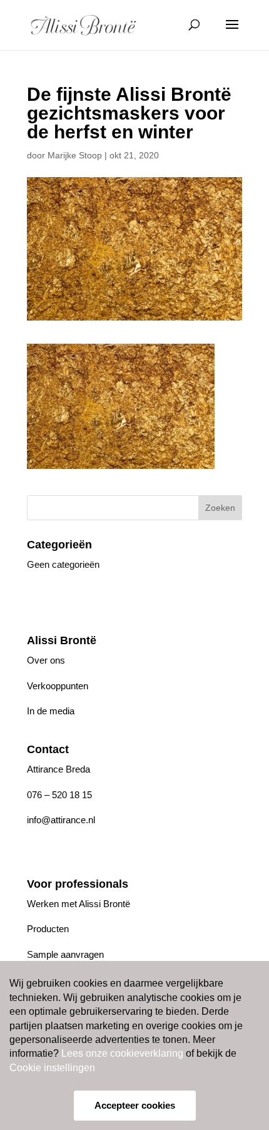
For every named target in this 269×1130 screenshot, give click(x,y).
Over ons (46, 660)
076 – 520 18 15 (59, 794)
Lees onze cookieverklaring (122, 1053)
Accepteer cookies (134, 1105)
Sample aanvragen (65, 954)
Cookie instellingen (52, 1067)
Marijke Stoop (75, 155)
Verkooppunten (57, 686)
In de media (50, 711)
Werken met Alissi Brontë (78, 903)
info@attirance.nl (61, 819)
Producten (48, 928)
